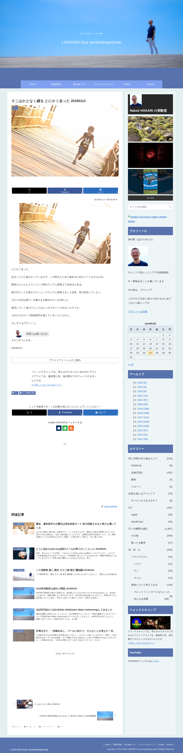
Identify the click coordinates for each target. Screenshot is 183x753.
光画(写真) (117, 744)
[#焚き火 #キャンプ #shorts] (150, 155)
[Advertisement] (38, 466)
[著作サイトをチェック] (58, 428)
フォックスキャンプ (147, 744)
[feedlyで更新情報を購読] (65, 428)
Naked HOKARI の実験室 (148, 110)
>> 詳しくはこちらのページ (46, 385)
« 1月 (131, 364)
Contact (170, 744)
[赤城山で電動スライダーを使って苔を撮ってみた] (150, 129)
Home (107, 744)
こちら (155, 661)
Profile (161, 744)
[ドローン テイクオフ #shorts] (150, 181)
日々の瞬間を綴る (28, 393)
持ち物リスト (130, 744)
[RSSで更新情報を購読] (71, 428)
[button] (170, 207)
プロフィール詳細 (137, 311)
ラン (16, 393)
